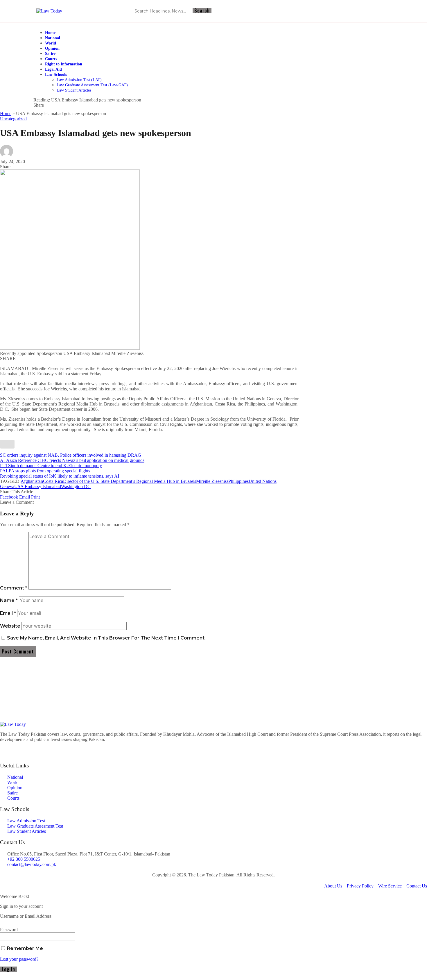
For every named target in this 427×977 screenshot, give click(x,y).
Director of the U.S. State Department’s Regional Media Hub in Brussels (129, 481)
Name (9, 600)
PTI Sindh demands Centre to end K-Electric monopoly (51, 465)
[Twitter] (213, 749)
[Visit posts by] (6, 156)
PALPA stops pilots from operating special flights (45, 470)
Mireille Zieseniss (212, 481)
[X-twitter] (385, 11)
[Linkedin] (375, 11)
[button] (35, 496)
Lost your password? (19, 959)
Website (10, 626)
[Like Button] (7, 444)
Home (5, 113)
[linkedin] (213, 754)
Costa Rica (53, 481)
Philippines (238, 481)
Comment (13, 588)
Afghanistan (32, 481)
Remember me (24, 948)
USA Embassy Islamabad (37, 486)
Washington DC (76, 486)
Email (8, 613)
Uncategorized (13, 118)
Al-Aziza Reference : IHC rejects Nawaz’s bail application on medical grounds (72, 460)
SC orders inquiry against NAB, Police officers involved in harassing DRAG (70, 455)
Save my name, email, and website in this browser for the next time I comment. (106, 638)
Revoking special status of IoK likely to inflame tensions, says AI (59, 476)
